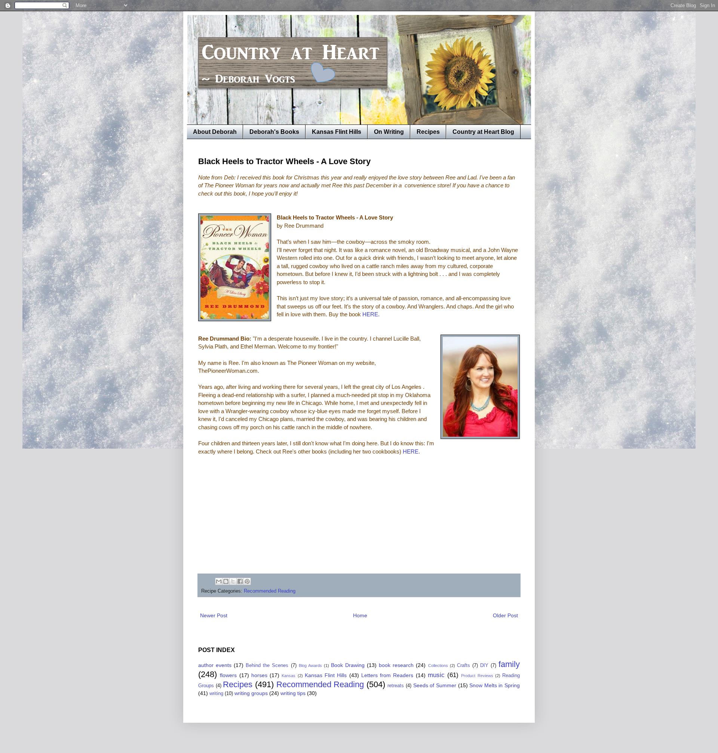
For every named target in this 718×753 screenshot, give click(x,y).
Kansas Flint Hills (336, 132)
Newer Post (213, 615)
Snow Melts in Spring (494, 685)
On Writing (389, 132)
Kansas (288, 675)
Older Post (505, 615)
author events (214, 665)
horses (259, 675)
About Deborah (215, 132)
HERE (410, 451)
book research (396, 665)
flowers (228, 675)
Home (360, 615)
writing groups (251, 693)
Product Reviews (477, 675)
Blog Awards (310, 665)
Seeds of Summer (434, 685)
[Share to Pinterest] (247, 581)
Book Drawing (348, 665)
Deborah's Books (274, 132)
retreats (395, 685)
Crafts (463, 665)
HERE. (371, 314)
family (509, 664)
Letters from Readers (387, 675)
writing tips (293, 693)
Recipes (428, 132)
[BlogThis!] (226, 581)
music (436, 675)
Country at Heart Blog (483, 132)
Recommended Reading (269, 591)
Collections (438, 665)
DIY (484, 665)
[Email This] (219, 581)
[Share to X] (233, 581)
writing (216, 693)
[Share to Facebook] (240, 581)
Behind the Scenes (267, 665)
